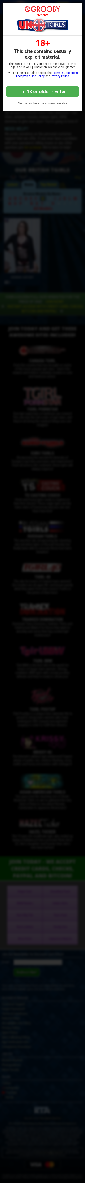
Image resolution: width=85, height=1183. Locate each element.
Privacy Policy (60, 76)
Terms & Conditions (65, 72)
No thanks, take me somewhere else (42, 103)
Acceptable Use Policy (30, 76)
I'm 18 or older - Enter (42, 91)
